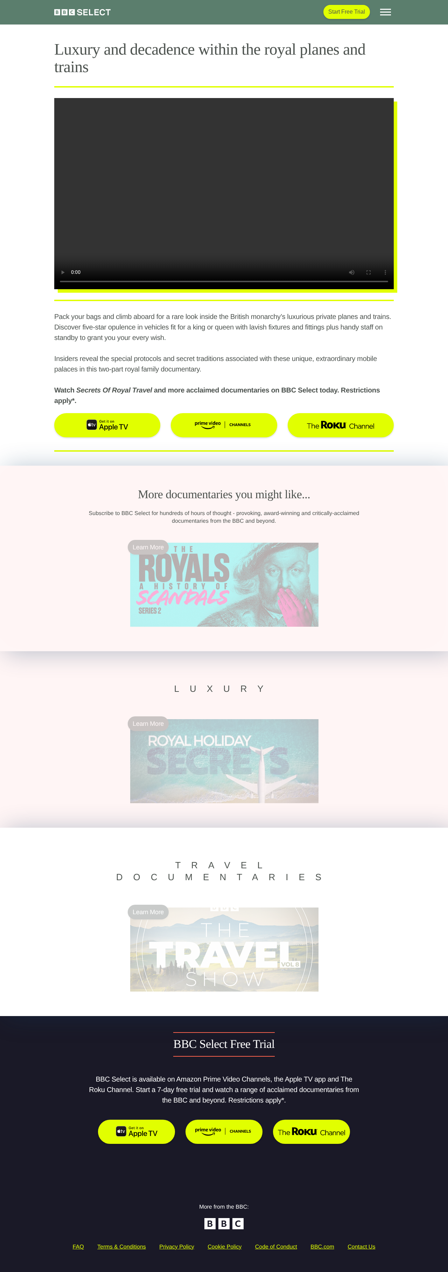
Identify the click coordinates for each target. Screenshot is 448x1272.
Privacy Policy (176, 1247)
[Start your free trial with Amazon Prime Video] (224, 1132)
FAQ (78, 1247)
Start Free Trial (346, 12)
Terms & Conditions (121, 1247)
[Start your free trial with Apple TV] (136, 1132)
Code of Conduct (276, 1247)
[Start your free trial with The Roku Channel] (311, 1132)
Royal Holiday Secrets (161, 807)
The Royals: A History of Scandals (176, 630)
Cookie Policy (224, 1247)
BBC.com (322, 1247)
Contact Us (361, 1247)
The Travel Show (154, 995)
